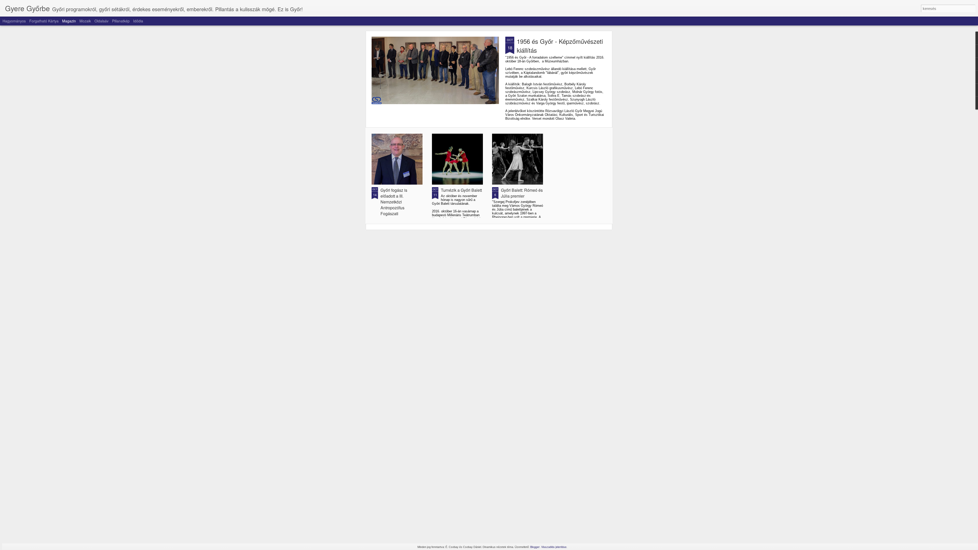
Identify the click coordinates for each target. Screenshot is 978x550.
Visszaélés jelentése (553, 547)
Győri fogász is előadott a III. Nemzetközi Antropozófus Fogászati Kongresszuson (395, 204)
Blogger (535, 547)
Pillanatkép (121, 20)
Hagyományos (14, 20)
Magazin (69, 20)
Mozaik (85, 20)
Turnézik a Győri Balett (461, 190)
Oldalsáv (101, 20)
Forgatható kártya (44, 20)
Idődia (138, 20)
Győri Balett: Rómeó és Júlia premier (522, 193)
